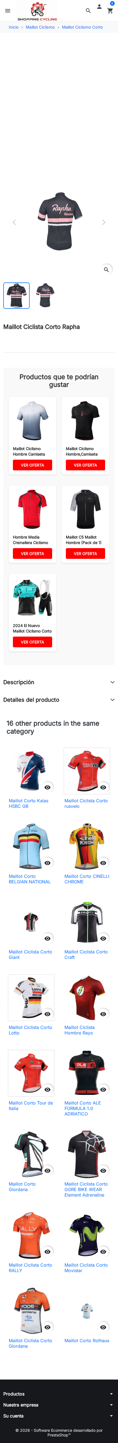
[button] (88, 10)
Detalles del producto (31, 699)
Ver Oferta (32, 465)
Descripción (18, 682)
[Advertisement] (59, 99)
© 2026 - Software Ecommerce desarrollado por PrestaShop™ (59, 1433)
